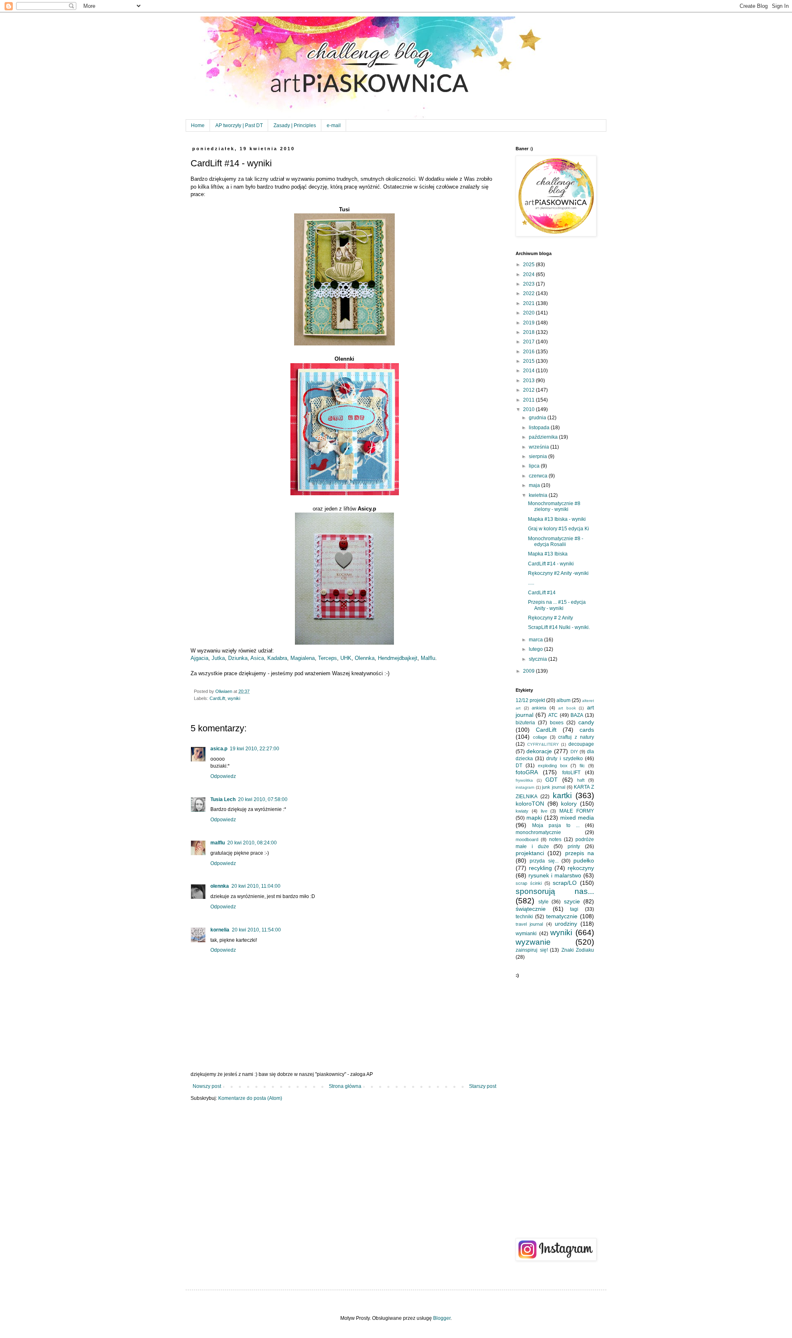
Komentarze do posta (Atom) (250, 1098)
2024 (529, 274)
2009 (529, 671)
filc (582, 765)
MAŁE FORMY (576, 811)
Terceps (327, 658)
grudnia (538, 418)
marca (536, 640)
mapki (534, 817)
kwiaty (522, 810)
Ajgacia (199, 658)
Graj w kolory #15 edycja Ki (558, 529)
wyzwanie (533, 942)
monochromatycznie (538, 832)
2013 (529, 380)
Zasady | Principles (294, 125)
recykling (540, 868)
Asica (257, 658)
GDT (551, 779)
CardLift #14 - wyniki (551, 564)
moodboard (527, 839)
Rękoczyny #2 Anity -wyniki (558, 573)
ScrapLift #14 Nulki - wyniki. (559, 627)
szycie (572, 901)
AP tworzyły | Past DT (239, 125)
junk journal (553, 787)
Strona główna (345, 1086)
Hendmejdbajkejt (397, 658)
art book (567, 708)
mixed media (577, 817)
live (544, 810)
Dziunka (238, 658)
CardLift (217, 698)
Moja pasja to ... (556, 825)
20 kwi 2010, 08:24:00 (252, 843)
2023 (529, 284)
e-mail (334, 125)
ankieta (539, 707)
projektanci (530, 853)
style (543, 902)
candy (586, 722)
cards (587, 729)
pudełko (583, 860)
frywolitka (524, 780)
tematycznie (562, 916)
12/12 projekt (530, 700)
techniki (524, 917)
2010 (529, 409)
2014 (529, 371)
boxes (556, 723)
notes (555, 839)
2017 (529, 342)
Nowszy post (207, 1086)
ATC (553, 715)
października (544, 437)
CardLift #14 (542, 593)
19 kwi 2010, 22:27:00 (254, 749)
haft (581, 780)
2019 (529, 323)
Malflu (428, 658)
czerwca (539, 476)
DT (519, 765)
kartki (562, 795)
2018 (529, 332)
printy (574, 846)
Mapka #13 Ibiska (548, 554)
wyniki (234, 698)
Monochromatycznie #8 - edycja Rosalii (555, 541)
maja (535, 485)
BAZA (576, 715)
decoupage (581, 744)
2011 (529, 400)
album (563, 700)
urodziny (566, 923)
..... (531, 583)
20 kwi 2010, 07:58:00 (263, 799)
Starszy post (482, 1086)
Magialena (302, 658)
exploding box (553, 765)
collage (540, 737)
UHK (345, 658)
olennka (219, 886)
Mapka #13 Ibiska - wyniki (557, 519)
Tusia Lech (223, 799)
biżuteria (525, 723)
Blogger (441, 1318)
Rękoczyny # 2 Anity (550, 618)
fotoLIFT (571, 772)
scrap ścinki (529, 883)
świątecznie (531, 908)
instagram (525, 787)
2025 (529, 264)
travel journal (529, 924)
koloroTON (530, 803)
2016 (529, 352)
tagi (574, 909)
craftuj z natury (576, 737)
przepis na (579, 853)
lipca (535, 466)
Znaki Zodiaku (577, 950)
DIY (574, 751)
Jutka (218, 658)
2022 (529, 293)
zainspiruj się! (532, 950)
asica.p (218, 749)
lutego (536, 649)
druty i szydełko (564, 758)
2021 (529, 303)
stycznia (538, 659)
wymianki (526, 933)
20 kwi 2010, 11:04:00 (255, 886)
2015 (529, 361)
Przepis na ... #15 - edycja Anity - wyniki (557, 605)
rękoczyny (581, 868)
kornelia (219, 930)
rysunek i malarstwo (554, 875)
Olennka (365, 658)
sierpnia (538, 456)
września (539, 447)
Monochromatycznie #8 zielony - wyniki (554, 506)
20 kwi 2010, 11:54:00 (256, 930)
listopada (540, 427)
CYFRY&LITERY (543, 744)
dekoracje (539, 751)
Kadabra (277, 658)
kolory (569, 803)
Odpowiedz (223, 776)
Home (198, 125)
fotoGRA (527, 772)
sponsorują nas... (555, 891)
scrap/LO (565, 882)
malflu (217, 843)
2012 (529, 390)
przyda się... (544, 861)
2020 (529, 313)
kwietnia (539, 495)
